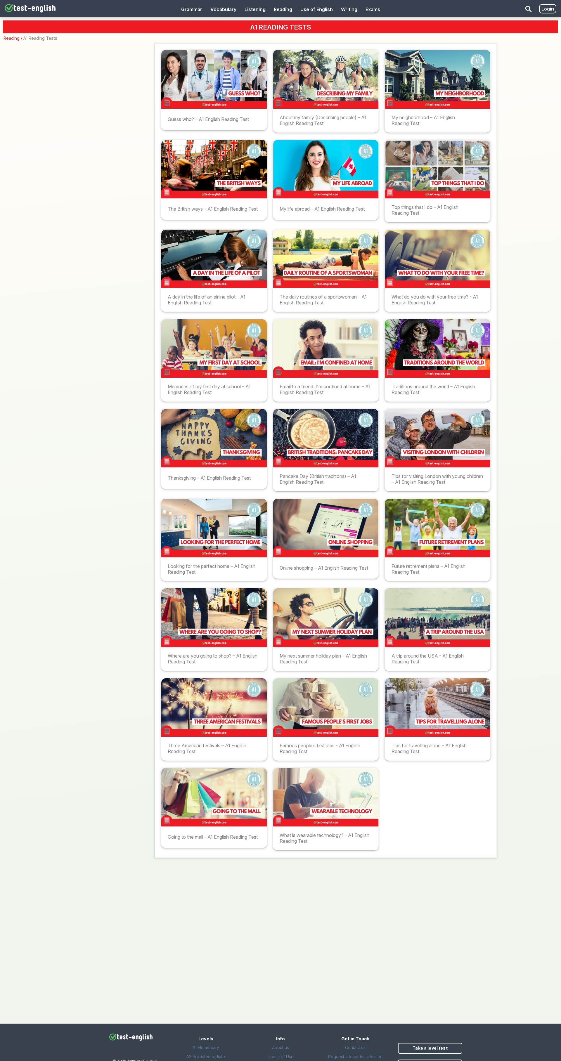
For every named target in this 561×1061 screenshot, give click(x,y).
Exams (373, 9)
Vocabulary (223, 9)
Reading (12, 38)
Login (547, 9)
